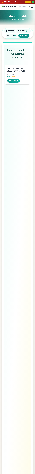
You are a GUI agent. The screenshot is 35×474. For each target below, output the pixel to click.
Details (28, 2)
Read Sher (12, 81)
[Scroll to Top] (30, 469)
